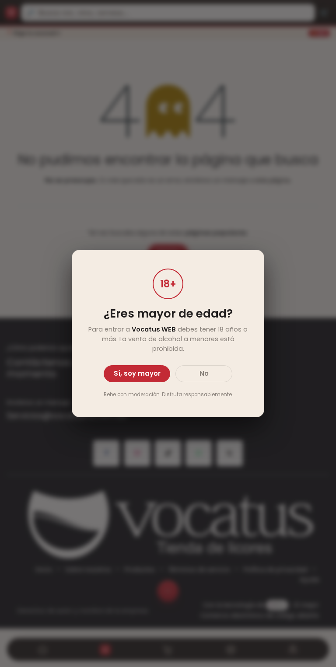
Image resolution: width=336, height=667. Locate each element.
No (204, 373)
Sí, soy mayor (137, 373)
